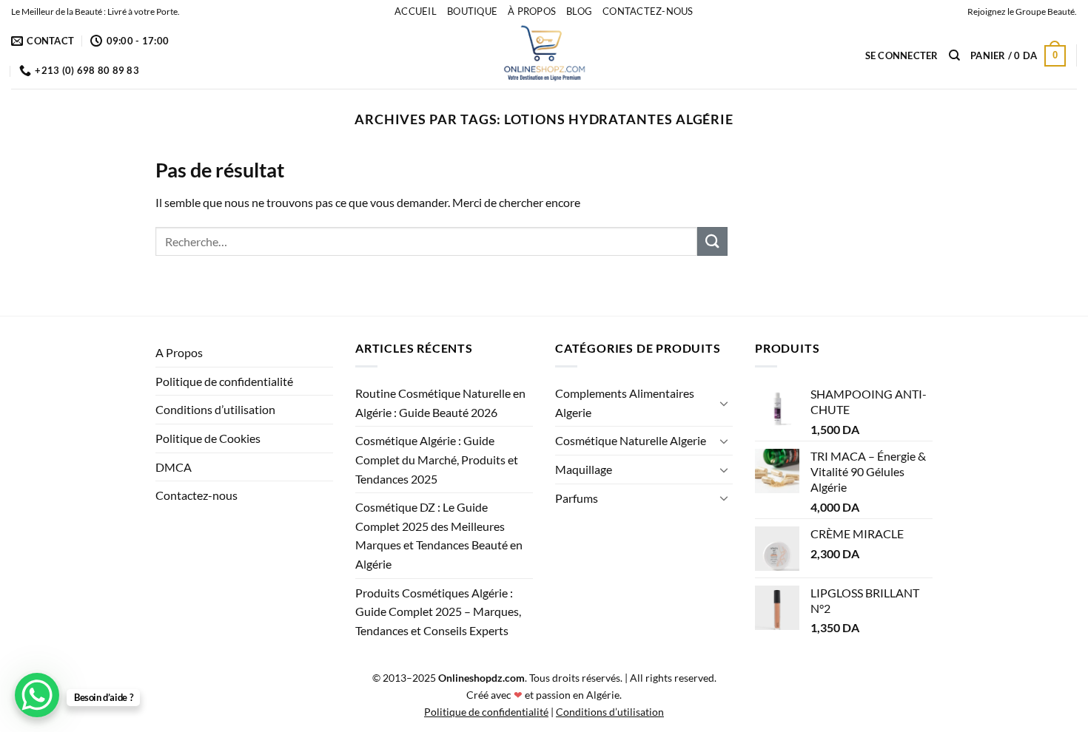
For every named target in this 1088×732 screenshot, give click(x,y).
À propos (532, 11)
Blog (579, 11)
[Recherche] (954, 55)
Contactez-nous (648, 11)
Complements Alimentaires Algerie (624, 402)
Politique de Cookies (208, 438)
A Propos (179, 352)
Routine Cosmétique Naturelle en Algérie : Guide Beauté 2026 (440, 402)
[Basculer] (724, 403)
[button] (901, 55)
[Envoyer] (712, 241)
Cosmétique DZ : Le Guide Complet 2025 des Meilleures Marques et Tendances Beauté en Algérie (439, 535)
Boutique (472, 11)
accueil (415, 11)
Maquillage (583, 469)
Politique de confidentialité (224, 381)
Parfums (576, 498)
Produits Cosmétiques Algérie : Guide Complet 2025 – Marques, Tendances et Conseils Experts (438, 611)
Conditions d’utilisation (215, 409)
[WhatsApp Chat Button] (37, 695)
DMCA (173, 467)
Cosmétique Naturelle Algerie (630, 440)
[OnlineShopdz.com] (544, 55)
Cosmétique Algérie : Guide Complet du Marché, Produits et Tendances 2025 (436, 459)
